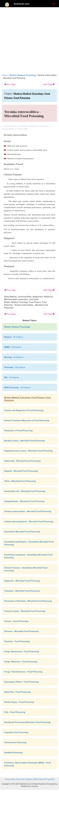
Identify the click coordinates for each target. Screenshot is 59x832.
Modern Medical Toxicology (23, 75)
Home (4, 75)
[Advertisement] (29, 39)
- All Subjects (17, 387)
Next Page (48, 84)
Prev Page (11, 84)
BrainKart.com (22, 3)
